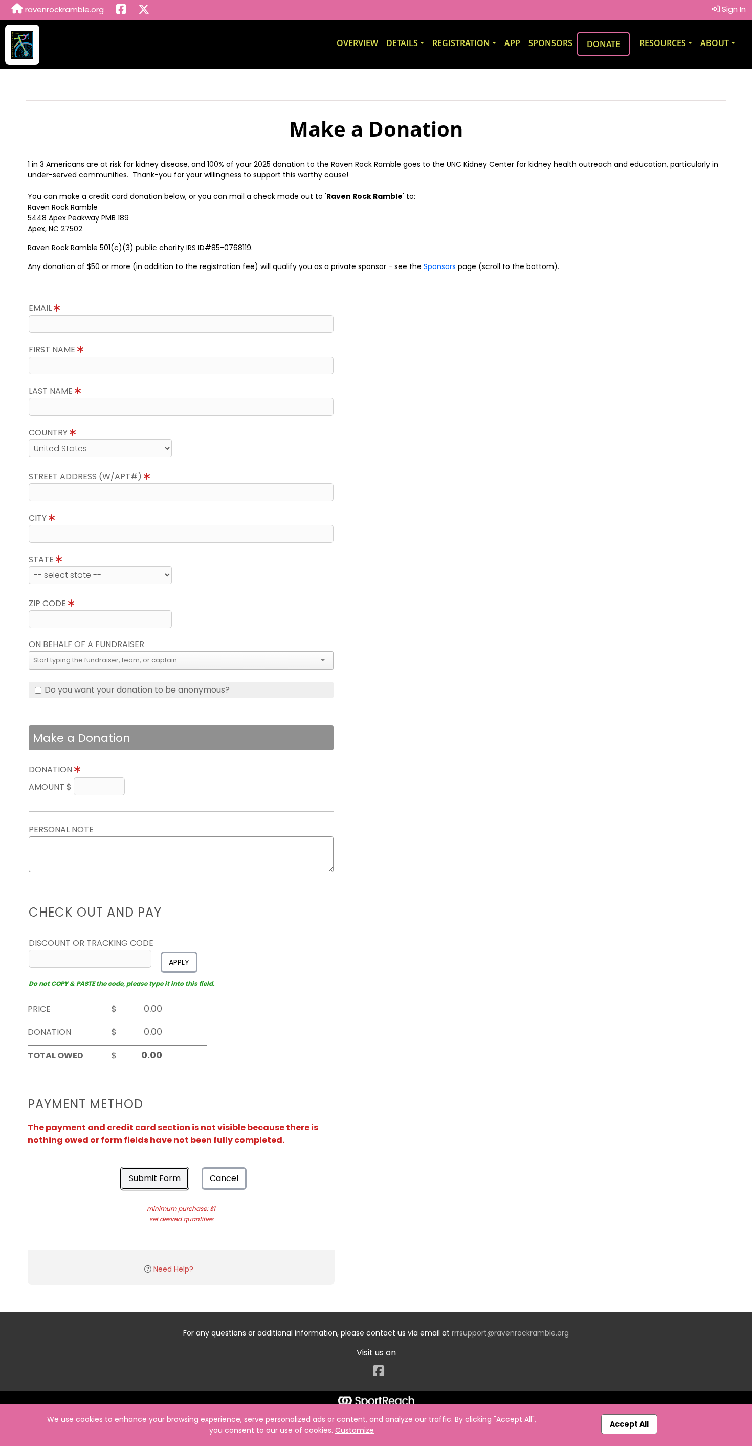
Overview (357, 43)
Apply (179, 962)
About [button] (714, 43)
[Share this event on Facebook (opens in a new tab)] (121, 10)
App (512, 43)
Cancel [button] (224, 1178)
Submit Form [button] (155, 1178)
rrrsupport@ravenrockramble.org (510, 1333)
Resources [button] (662, 43)
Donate (603, 44)
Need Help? (173, 1269)
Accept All (629, 1424)
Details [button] (402, 43)
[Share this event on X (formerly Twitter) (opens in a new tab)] (143, 10)
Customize (354, 1430)
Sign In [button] (733, 9)
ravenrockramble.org (63, 9)
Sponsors (550, 43)
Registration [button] (461, 43)
